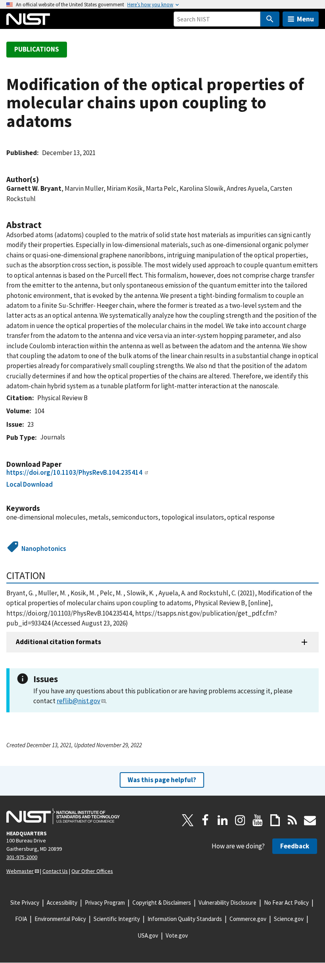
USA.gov (148, 935)
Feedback (294, 846)
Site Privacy (24, 902)
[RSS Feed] (292, 820)
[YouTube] (257, 820)
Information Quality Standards (184, 919)
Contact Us (55, 871)
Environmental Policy (60, 919)
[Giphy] (275, 820)
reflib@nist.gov (78, 700)
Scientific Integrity (117, 919)
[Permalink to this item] (43, 179)
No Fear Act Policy (286, 902)
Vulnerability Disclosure (227, 902)
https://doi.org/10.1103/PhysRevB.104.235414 (74, 472)
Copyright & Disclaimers (161, 902)
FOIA (21, 919)
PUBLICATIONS (36, 49)
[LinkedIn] (222, 820)
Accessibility (62, 902)
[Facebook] (205, 820)
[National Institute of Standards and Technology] (63, 816)
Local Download (29, 484)
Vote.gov (177, 935)
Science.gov (289, 919)
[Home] (28, 19)
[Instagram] (240, 820)
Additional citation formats (58, 641)
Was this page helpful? (162, 779)
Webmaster (20, 871)
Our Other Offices (92, 871)
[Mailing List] (310, 820)
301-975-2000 (21, 857)
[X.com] (188, 820)
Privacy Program (105, 902)
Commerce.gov (247, 919)
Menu (305, 18)
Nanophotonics (43, 548)
